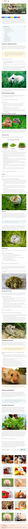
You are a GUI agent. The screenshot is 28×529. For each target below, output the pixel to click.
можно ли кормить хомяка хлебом (11, 438)
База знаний (4, 12)
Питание (11, 12)
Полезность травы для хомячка (8, 28)
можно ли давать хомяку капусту (14, 263)
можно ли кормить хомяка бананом (11, 171)
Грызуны (7, 12)
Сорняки (6, 33)
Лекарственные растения (8, 37)
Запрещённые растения (7, 38)
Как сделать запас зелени (7, 41)
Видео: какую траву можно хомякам (9, 30)
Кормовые (6, 34)
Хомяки (9, 12)
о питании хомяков (15, 99)
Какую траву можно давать (7, 29)
